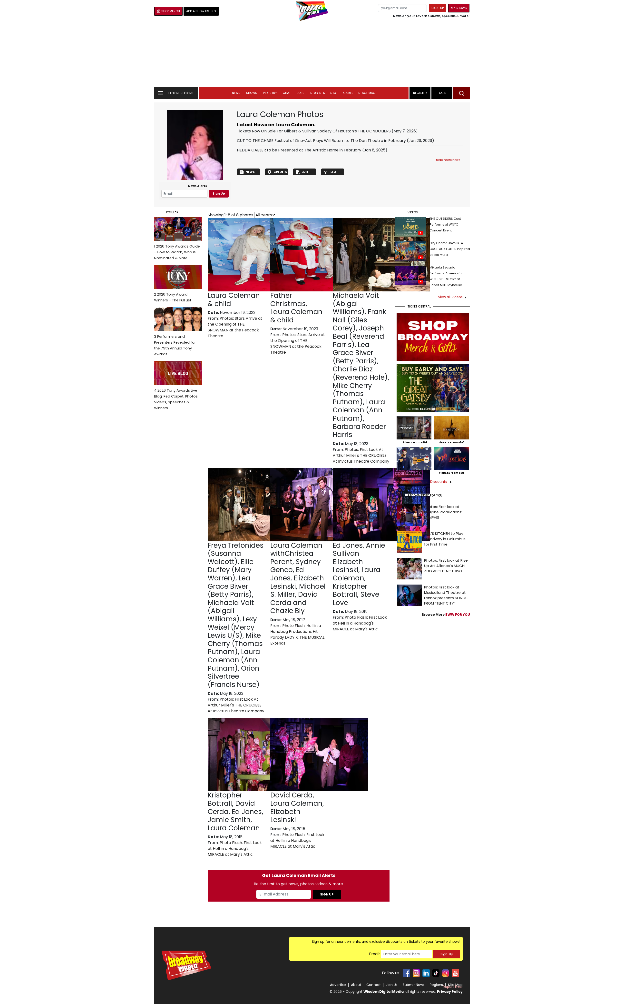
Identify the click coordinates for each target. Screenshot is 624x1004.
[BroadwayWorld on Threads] (445, 973)
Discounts (439, 481)
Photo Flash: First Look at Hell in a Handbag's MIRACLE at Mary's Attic (360, 623)
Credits (280, 172)
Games (348, 93)
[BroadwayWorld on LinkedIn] (426, 973)
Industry (270, 93)
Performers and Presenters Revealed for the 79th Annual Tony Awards (175, 345)
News (236, 93)
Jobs (300, 93)
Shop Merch (170, 11)
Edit (305, 172)
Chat (287, 93)
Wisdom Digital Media (383, 991)
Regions (436, 985)
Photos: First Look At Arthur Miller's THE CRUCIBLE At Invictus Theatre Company (361, 455)
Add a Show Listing (201, 11)
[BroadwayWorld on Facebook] (406, 973)
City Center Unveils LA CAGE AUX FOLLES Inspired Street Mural (449, 249)
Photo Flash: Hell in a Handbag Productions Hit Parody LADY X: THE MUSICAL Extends (297, 634)
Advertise (338, 985)
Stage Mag (366, 93)
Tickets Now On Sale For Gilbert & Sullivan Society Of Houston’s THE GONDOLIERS (314, 131)
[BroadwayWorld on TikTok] (436, 973)
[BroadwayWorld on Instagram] (416, 973)
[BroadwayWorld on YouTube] (455, 973)
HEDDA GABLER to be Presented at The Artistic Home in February (299, 150)
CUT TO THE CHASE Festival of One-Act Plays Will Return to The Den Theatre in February (321, 140)
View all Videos (450, 297)
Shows (251, 93)
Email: (374, 954)
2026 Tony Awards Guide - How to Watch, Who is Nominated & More (177, 252)
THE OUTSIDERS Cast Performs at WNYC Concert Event (445, 224)
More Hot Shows (409, 481)
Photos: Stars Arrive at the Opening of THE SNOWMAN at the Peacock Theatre (235, 327)
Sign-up (437, 8)
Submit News (414, 985)
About (356, 985)
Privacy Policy (450, 991)
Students (317, 93)
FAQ (333, 172)
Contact (373, 985)
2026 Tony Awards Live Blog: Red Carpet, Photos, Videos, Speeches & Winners (176, 399)
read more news (448, 160)
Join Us (392, 985)
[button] (461, 93)
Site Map (455, 985)
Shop (333, 93)
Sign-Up (446, 954)
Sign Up (219, 193)
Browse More (446, 614)
